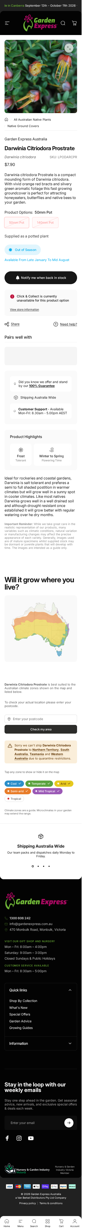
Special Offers (19, 1014)
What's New (18, 1008)
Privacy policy (27, 1203)
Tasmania (37, 754)
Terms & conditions (51, 1203)
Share (15, 324)
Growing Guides (21, 1028)
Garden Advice (20, 1021)
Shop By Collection (23, 1001)
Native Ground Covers (23, 126)
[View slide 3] (43, 866)
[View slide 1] (32, 866)
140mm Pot (45, 222)
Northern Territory (45, 749)
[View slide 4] (49, 866)
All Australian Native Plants (32, 119)
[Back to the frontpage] (6, 119)
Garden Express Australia (26, 139)
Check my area (40, 729)
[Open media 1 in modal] (68, 48)
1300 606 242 (20, 918)
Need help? (68, 324)
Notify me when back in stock (43, 278)
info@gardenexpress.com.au (31, 924)
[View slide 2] (38, 866)
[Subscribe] (68, 1122)
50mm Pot (16, 222)
